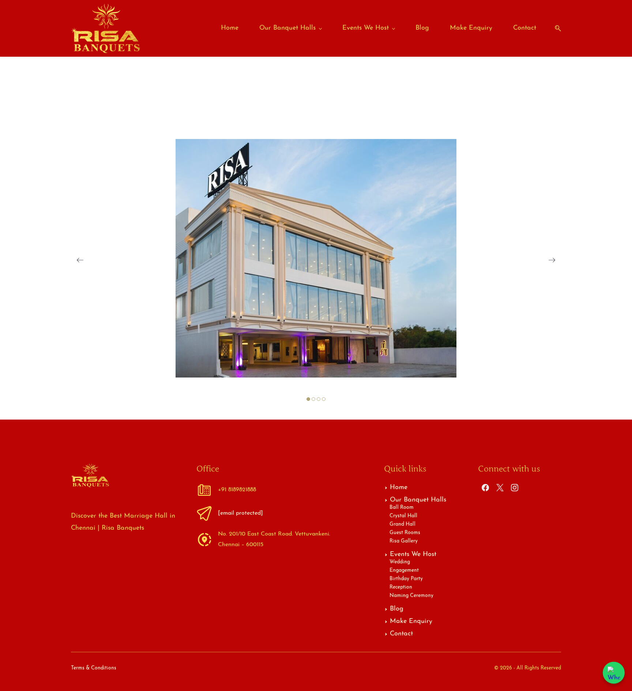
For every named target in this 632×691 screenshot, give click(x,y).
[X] (499, 487)
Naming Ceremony (411, 595)
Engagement (404, 570)
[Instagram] (514, 487)
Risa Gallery (404, 541)
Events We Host (413, 554)
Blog (396, 609)
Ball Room (402, 507)
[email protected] (240, 513)
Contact (401, 634)
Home (398, 487)
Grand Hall (402, 524)
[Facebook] (485, 487)
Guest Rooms (405, 533)
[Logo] (105, 28)
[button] (555, 28)
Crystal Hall (403, 516)
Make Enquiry (411, 621)
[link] (316, 145)
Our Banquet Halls (418, 500)
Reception (401, 587)
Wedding (400, 562)
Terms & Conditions (93, 668)
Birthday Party (406, 579)
